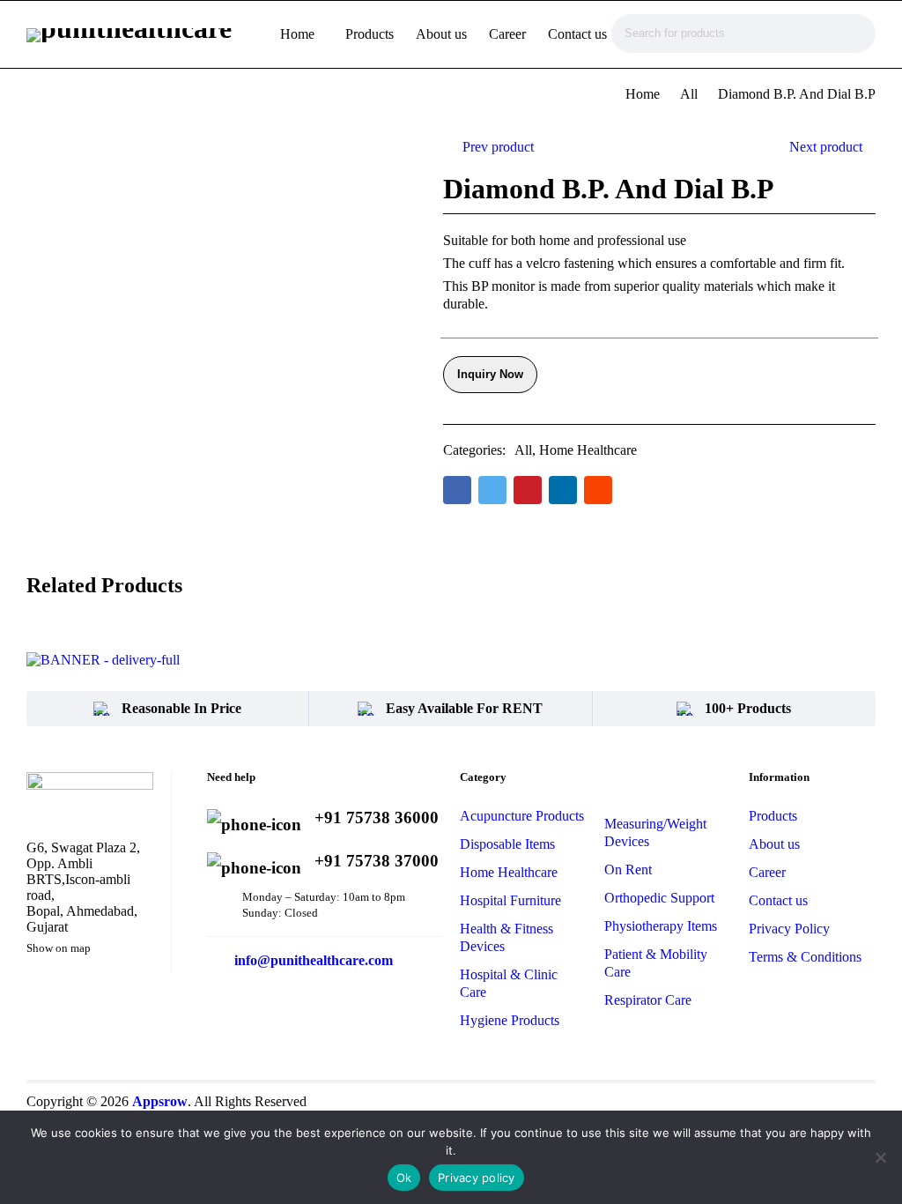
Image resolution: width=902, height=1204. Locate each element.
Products (773, 815)
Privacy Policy (789, 928)
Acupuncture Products (522, 815)
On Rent (628, 869)
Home (642, 93)
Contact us (778, 900)
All (689, 93)
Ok (404, 1178)
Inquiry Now (490, 374)
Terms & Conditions (805, 956)
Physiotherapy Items (660, 925)
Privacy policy (476, 1178)
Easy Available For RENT (464, 708)
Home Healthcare (588, 449)
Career (767, 872)
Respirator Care (647, 999)
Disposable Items (507, 843)
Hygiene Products (509, 1020)
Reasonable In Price (181, 708)
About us (774, 843)
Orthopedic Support (659, 897)
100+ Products (748, 708)
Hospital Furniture (510, 900)
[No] (880, 1157)
